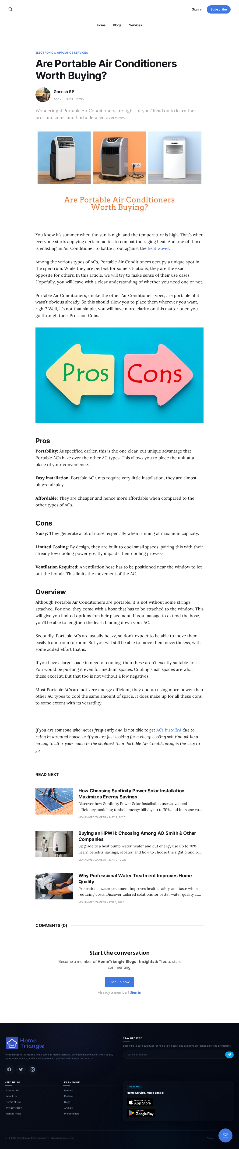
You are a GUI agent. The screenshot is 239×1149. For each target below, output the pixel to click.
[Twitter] (21, 1069)
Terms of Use (13, 1101)
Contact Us (12, 1090)
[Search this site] (10, 9)
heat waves (158, 248)
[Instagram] (32, 1069)
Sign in (197, 9)
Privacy (210, 1138)
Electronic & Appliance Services (61, 52)
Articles (68, 1107)
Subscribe (219, 9)
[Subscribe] (229, 1055)
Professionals (71, 1113)
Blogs (117, 25)
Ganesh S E (64, 91)
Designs (68, 1090)
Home (101, 25)
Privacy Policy (14, 1107)
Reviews (68, 1096)
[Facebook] (9, 1069)
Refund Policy (13, 1113)
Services (135, 25)
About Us (11, 1096)
